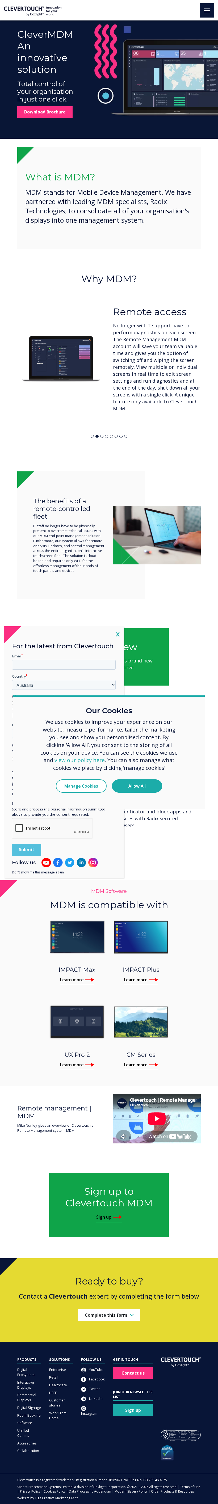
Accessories (27, 1443)
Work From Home (57, 1415)
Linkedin (95, 1398)
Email (17, 656)
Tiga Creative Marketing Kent (56, 1498)
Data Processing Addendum (90, 1491)
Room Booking (28, 1415)
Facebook (96, 1379)
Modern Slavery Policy (131, 1491)
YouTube (95, 1369)
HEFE (53, 1392)
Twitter (94, 1388)
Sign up (103, 1217)
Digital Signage (29, 1407)
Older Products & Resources (172, 1491)
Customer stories (57, 1403)
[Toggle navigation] (207, 10)
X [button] (118, 634)
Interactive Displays (25, 1385)
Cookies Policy (54, 1491)
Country (19, 676)
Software (24, 1422)
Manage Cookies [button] (81, 786)
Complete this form (106, 1315)
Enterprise (57, 1369)
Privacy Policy (30, 1491)
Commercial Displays (26, 1397)
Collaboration (28, 1450)
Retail (53, 1377)
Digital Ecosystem (26, 1372)
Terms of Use (190, 1487)
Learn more (72, 980)
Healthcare (58, 1385)
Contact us (133, 1373)
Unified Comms (23, 1433)
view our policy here (79, 760)
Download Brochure (45, 112)
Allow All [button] (137, 786)
